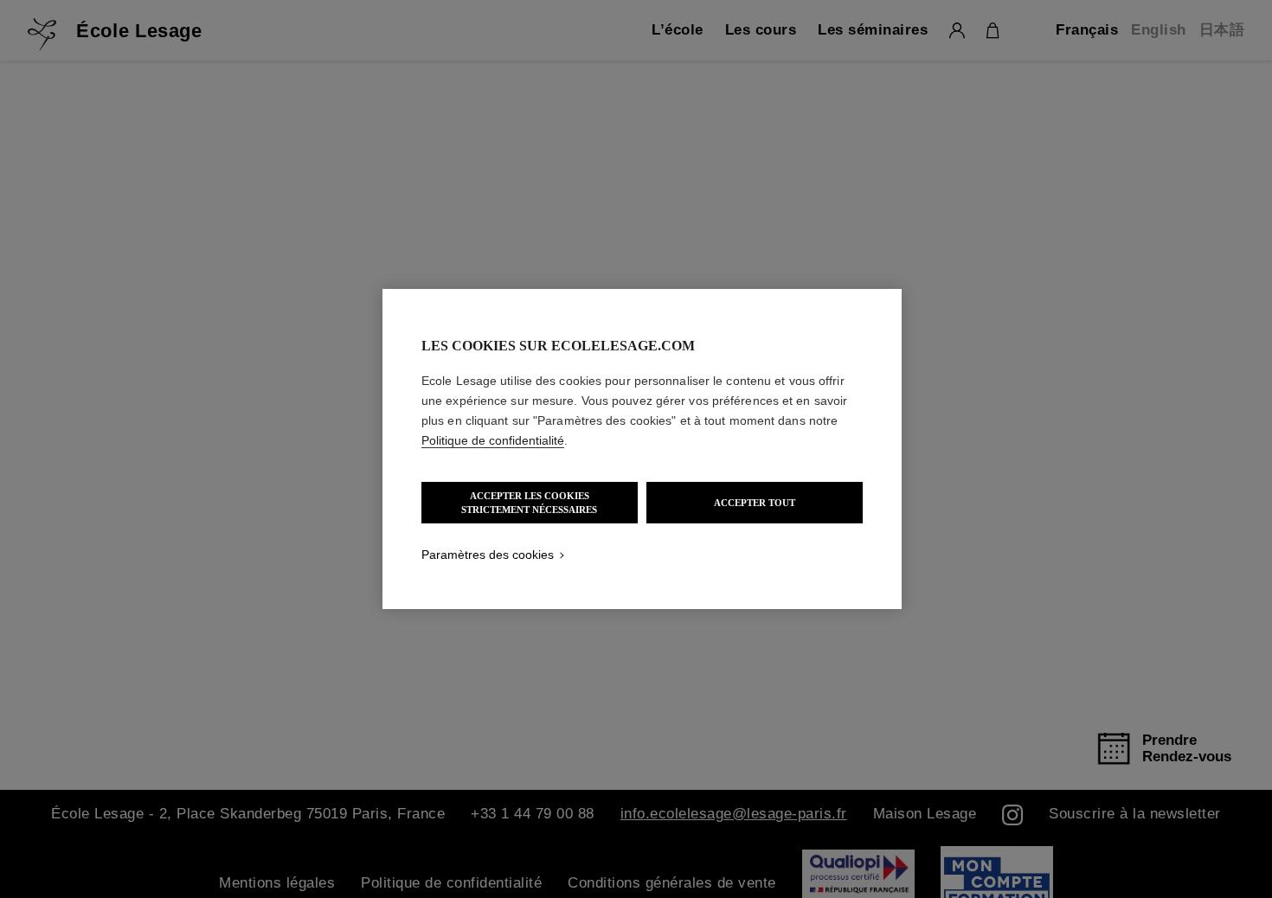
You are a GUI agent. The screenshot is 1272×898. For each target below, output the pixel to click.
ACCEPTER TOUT (754, 502)
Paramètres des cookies (487, 554)
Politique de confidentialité (492, 440)
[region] (642, 449)
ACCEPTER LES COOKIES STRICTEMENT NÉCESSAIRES (529, 503)
